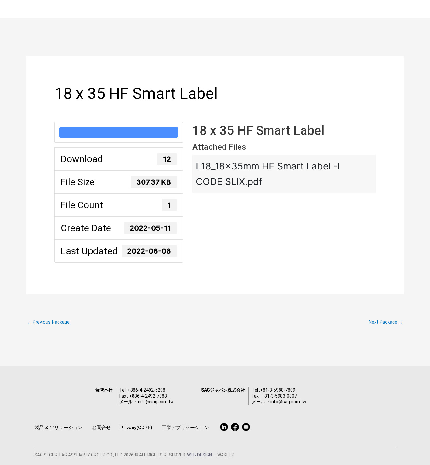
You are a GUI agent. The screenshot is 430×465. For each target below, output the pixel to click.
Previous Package (48, 322)
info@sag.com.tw (156, 401)
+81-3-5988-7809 (277, 390)
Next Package (386, 322)
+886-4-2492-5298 (146, 390)
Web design (200, 454)
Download (118, 132)
